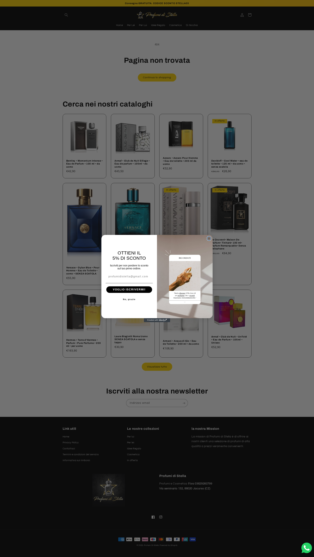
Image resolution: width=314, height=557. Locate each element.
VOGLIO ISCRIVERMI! (129, 289)
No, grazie (129, 299)
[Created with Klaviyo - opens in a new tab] (157, 320)
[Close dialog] (209, 238)
